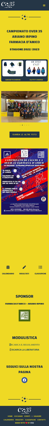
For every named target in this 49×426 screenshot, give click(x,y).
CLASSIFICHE (40, 274)
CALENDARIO (8, 274)
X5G (32, 423)
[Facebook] (24, 380)
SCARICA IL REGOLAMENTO (25, 345)
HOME (10, 416)
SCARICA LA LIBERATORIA (25, 350)
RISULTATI (24, 274)
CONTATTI (41, 420)
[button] (24, 135)
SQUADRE (37, 416)
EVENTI (27, 416)
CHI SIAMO (18, 416)
